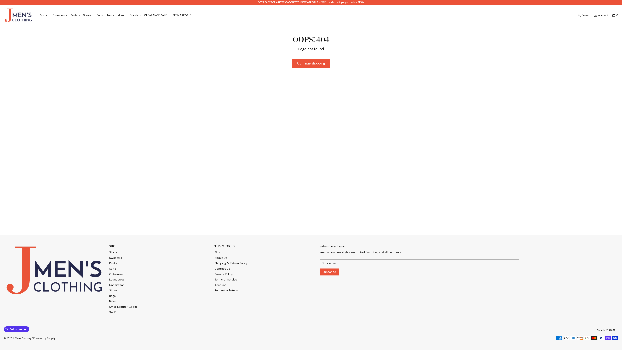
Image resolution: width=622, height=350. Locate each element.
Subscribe (329, 272)
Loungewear (117, 279)
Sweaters (115, 258)
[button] (44, 15)
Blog (217, 252)
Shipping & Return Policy (230, 263)
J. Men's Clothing (22, 338)
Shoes (113, 290)
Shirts (113, 252)
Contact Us (222, 269)
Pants (113, 263)
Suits (112, 269)
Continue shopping (311, 63)
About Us (220, 258)
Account (220, 285)
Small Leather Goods (123, 307)
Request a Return (226, 290)
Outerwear (116, 274)
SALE (112, 312)
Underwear (116, 285)
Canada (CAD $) (606, 330)
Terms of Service (225, 279)
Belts (112, 301)
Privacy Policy (223, 274)
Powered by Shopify (44, 338)
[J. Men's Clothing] (18, 15)
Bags (112, 296)
